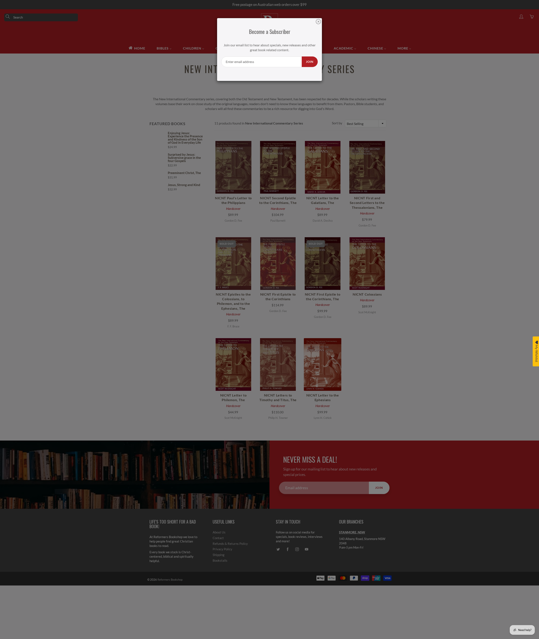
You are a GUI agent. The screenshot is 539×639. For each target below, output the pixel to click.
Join (310, 61)
